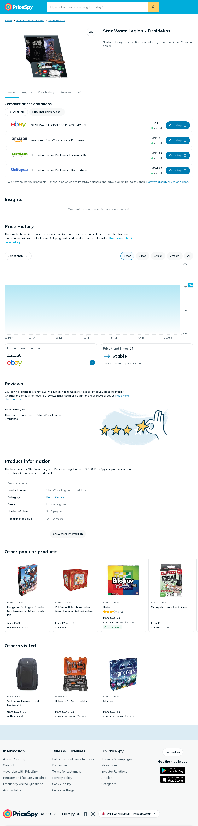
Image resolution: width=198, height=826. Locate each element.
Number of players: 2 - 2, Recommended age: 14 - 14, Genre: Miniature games (148, 44)
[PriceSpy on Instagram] (93, 814)
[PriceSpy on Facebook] (85, 814)
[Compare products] (91, 32)
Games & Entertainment (30, 20)
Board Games (56, 20)
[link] (27, 595)
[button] (16, 112)
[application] (99, 301)
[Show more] (8, 125)
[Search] (153, 7)
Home (8, 20)
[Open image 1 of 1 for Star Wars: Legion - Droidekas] (46, 57)
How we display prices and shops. (168, 182)
